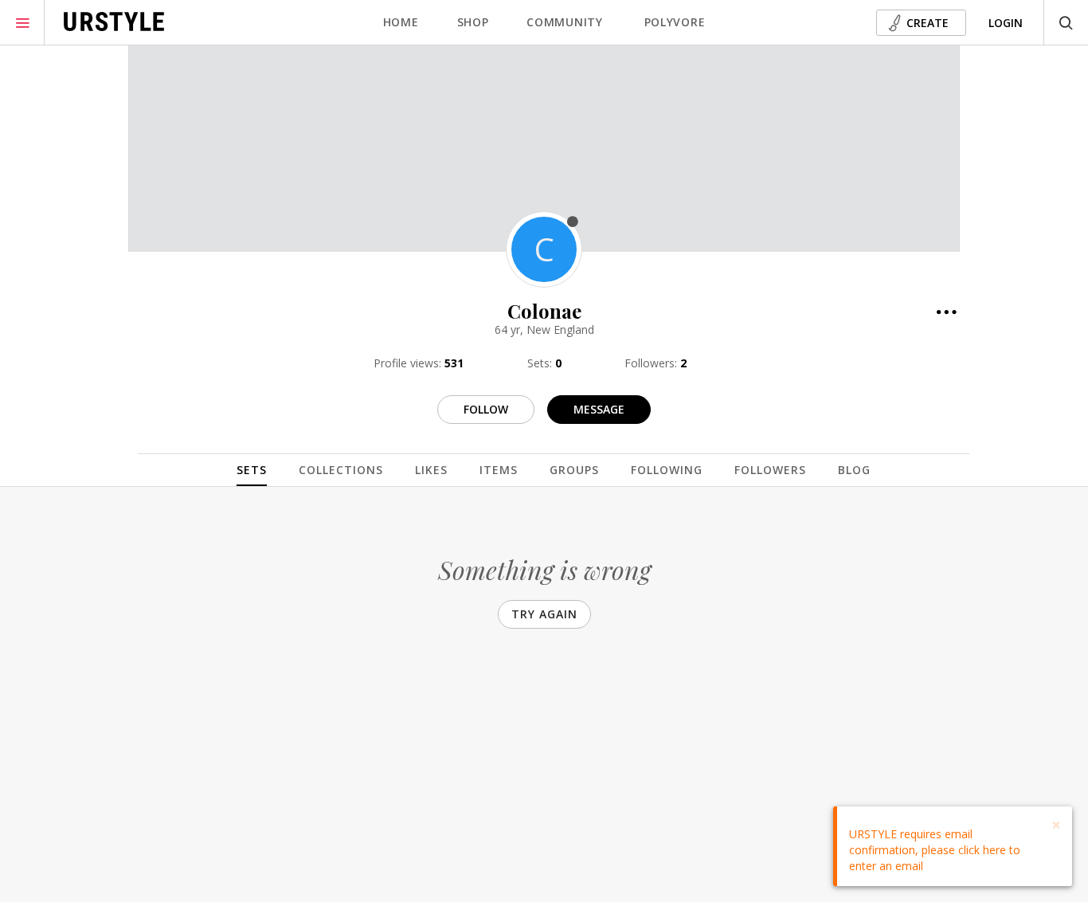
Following (667, 469)
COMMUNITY (564, 21)
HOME (401, 21)
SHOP (473, 21)
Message (598, 409)
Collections (341, 469)
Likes (431, 469)
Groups (574, 469)
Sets (252, 469)
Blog (854, 469)
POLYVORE (675, 21)
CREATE (927, 22)
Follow (486, 409)
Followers (770, 469)
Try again (544, 614)
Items (498, 469)
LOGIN (1005, 22)
